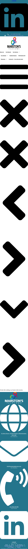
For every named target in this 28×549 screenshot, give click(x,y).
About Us (2, 52)
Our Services (15, 52)
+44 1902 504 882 (14, 506)
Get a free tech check (18, 59)
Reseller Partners (13, 55)
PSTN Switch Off (21, 55)
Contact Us (11, 59)
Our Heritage (3, 55)
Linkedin (14, 542)
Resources (3, 59)
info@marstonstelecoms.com (14, 466)
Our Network (8, 52)
